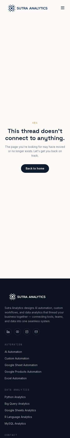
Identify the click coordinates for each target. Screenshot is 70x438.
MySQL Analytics (15, 423)
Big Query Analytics (17, 403)
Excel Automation (16, 378)
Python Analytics (15, 397)
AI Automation (13, 351)
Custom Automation (17, 358)
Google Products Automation (23, 371)
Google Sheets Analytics (20, 410)
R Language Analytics (18, 416)
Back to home (35, 168)
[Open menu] (62, 8)
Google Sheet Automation (21, 365)
